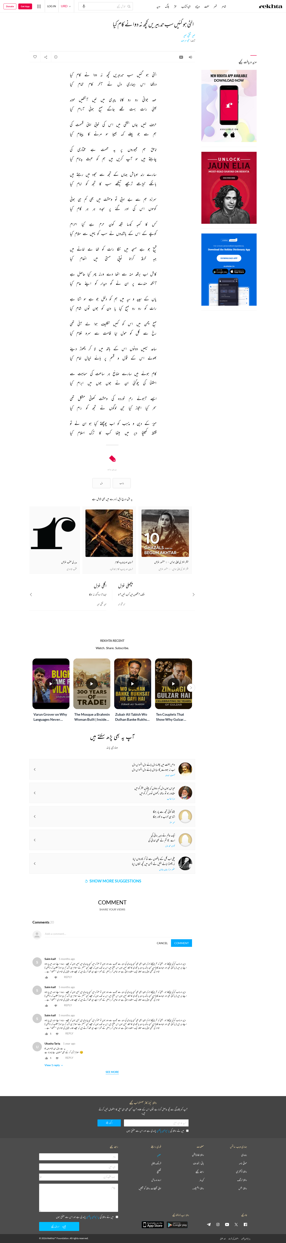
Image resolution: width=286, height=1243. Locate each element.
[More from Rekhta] (38, 6)
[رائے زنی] (56, 57)
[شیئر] (45, 57)
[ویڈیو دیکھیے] (181, 57)
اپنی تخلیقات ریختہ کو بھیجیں (150, 1188)
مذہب (121, 483)
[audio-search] (83, 6)
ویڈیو (197, 6)
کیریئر (201, 1180)
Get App (25, 6)
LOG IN (51, 6)
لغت (206, 6)
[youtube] (227, 1224)
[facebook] (245, 1224)
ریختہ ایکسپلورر (198, 1188)
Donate (10, 6)
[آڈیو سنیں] (190, 57)
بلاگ (167, 6)
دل (101, 483)
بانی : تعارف (198, 1163)
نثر (175, 6)
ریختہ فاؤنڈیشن (198, 1155)
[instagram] (218, 1224)
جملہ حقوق (223, 1238)
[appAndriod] (177, 1224)
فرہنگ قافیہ (156, 1163)
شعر (215, 6)
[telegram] (209, 1224)
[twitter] (236, 1224)
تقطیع (159, 1171)
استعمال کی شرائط (234, 1238)
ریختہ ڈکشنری (241, 1171)
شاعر (224, 6)
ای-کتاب (186, 6)
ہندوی (244, 1155)
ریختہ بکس (243, 1188)
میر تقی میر (189, 35)
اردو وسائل (156, 1180)
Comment (181, 943)
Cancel (162, 943)
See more (112, 1072)
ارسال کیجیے (55, 1226)
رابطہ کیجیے (200, 1171)
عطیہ (159, 1155)
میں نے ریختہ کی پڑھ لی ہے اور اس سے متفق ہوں (155, 1130)
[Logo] (271, 7)
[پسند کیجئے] (34, 57)
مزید (158, 6)
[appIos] (153, 1224)
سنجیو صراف (185, 40)
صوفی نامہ (243, 1163)
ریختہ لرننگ (242, 1180)
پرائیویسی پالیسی (163, 1130)
